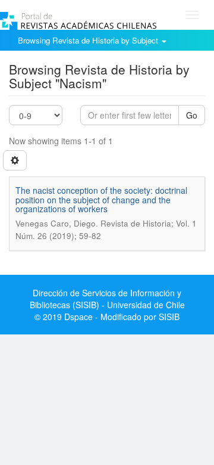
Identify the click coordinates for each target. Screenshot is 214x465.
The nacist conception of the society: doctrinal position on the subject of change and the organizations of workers (101, 199)
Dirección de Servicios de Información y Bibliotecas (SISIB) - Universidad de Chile (107, 299)
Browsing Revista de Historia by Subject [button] (89, 40)
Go (191, 115)
